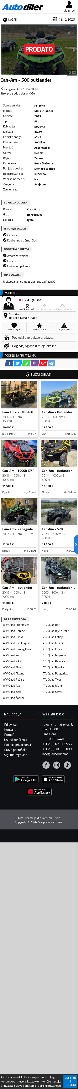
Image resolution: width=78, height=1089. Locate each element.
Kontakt (10, 729)
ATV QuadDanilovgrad (17, 643)
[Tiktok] (67, 765)
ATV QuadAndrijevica (16, 624)
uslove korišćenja (25, 1086)
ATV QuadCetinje (53, 637)
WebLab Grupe (51, 818)
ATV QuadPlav (12, 667)
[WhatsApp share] (26, 363)
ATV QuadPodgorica (55, 673)
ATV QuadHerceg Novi (17, 649)
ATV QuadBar (51, 624)
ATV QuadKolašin (53, 649)
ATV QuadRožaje (13, 679)
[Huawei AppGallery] (39, 792)
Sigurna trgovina (15, 754)
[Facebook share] (9, 363)
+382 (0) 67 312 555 (57, 743)
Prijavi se (10, 724)
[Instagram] (56, 765)
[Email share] (43, 363)
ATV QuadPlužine (14, 673)
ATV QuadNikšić (13, 661)
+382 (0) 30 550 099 (57, 748)
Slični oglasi (41, 374)
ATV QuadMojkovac (55, 655)
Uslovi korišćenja (15, 739)
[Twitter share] (17, 363)
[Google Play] (26, 780)
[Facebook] (46, 765)
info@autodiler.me (55, 753)
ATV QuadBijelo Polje (56, 630)
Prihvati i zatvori (70, 1081)
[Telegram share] (51, 363)
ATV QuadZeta (12, 691)
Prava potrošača (15, 749)
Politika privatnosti (17, 744)
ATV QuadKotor (12, 655)
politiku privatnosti (49, 1086)
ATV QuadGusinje (53, 643)
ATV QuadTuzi (11, 685)
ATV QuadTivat (52, 679)
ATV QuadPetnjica (54, 661)
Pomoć (9, 734)
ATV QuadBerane (14, 630)
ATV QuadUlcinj (52, 685)
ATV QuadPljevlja (53, 667)
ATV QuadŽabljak (14, 697)
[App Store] (53, 780)
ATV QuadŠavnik (53, 691)
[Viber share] (34, 363)
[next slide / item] (74, 50)
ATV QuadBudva (13, 637)
